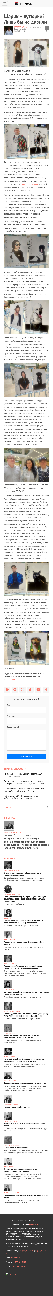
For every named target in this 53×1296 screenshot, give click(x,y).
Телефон (11, 716)
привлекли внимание (29, 184)
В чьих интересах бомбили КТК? (18, 1147)
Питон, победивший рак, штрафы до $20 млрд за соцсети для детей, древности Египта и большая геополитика (25, 898)
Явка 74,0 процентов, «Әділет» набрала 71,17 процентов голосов (23, 775)
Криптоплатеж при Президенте (17, 1107)
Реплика (9, 817)
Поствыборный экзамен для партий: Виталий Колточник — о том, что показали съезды (23, 967)
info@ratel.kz (15, 1258)
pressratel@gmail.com (19, 1266)
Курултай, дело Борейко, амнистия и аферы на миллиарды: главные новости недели (24, 1060)
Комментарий (13, 727)
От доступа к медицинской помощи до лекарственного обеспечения (20, 1170)
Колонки (9, 858)
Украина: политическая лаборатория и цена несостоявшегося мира (22, 874)
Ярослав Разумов (21, 27)
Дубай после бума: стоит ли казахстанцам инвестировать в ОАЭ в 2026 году (21, 1036)
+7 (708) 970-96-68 (27, 1251)
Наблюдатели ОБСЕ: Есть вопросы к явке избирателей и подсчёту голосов (21, 797)
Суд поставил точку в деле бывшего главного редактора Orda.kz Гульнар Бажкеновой (23, 921)
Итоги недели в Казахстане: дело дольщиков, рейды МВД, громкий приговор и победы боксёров (26, 1014)
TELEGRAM (10, 680)
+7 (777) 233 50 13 (19, 1262)
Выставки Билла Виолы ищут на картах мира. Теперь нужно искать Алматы (26, 993)
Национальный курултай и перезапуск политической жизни (26, 1196)
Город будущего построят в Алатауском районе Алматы (24, 943)
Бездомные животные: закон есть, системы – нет (25, 1083)
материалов (33, 1224)
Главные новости (15, 768)
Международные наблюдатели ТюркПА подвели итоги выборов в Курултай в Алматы (24, 789)
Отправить (26, 756)
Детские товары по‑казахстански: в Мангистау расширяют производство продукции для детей (24, 782)
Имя (9, 705)
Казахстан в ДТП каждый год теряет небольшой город (24, 1124)
